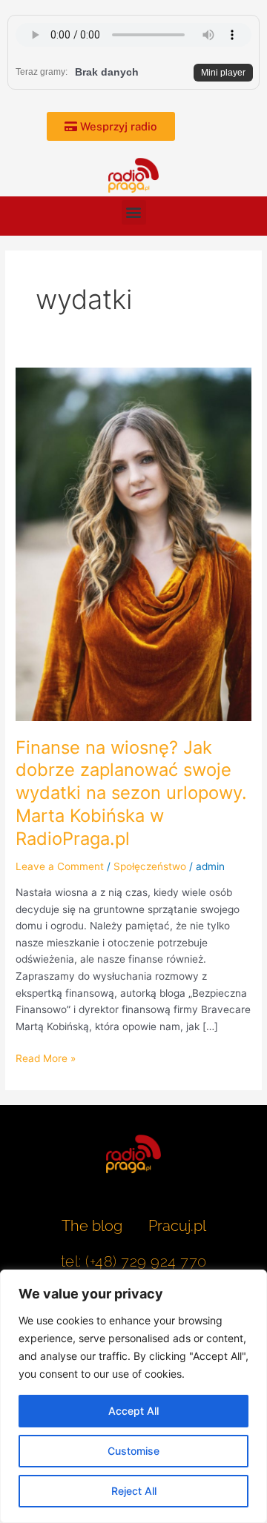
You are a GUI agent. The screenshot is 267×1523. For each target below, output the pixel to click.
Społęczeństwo (149, 866)
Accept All (133, 1410)
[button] (134, 212)
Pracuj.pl (177, 1226)
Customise (133, 1450)
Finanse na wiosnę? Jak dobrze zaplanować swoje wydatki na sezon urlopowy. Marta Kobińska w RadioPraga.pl (131, 793)
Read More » (46, 1057)
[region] (133, 1396)
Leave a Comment (60, 866)
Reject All (133, 1490)
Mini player (223, 72)
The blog (94, 1226)
